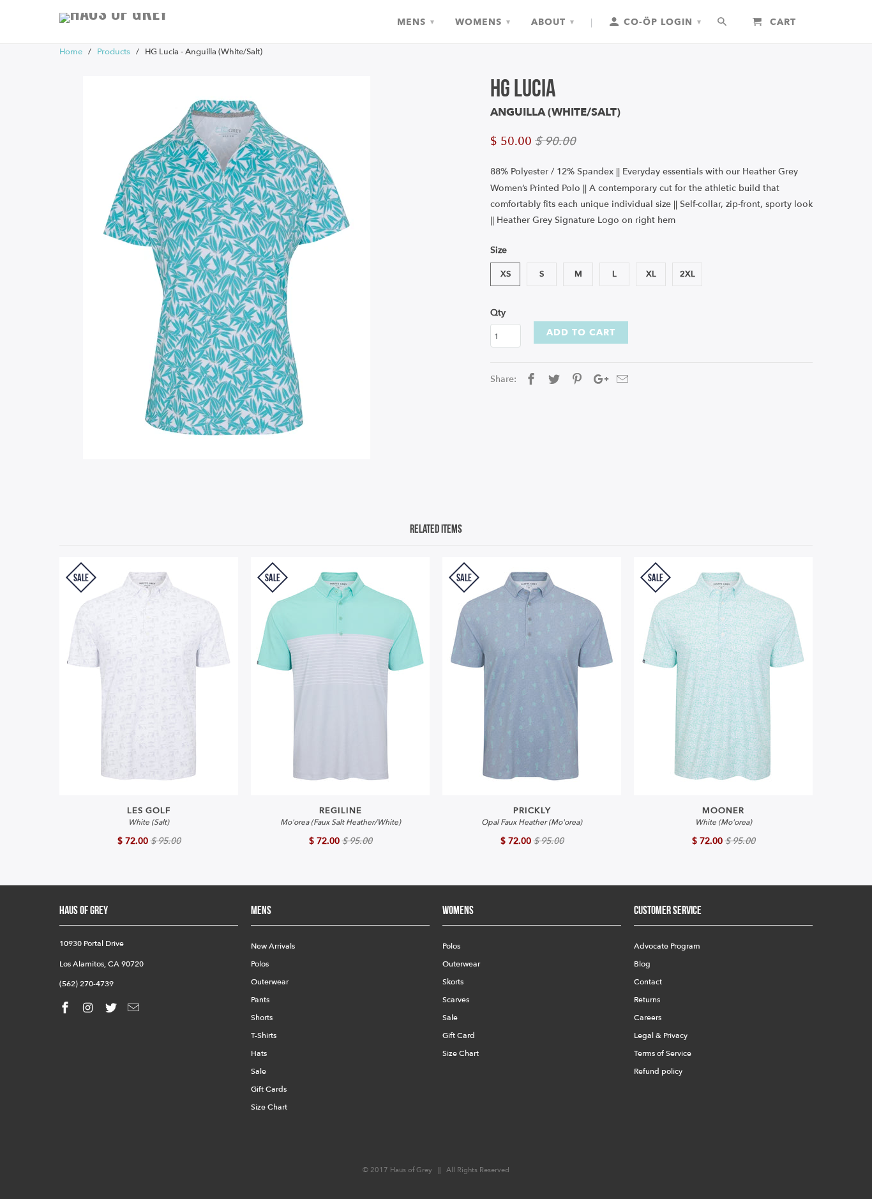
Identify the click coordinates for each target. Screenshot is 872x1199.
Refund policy (658, 1071)
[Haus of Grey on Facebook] (66, 1008)
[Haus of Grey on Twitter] (112, 1008)
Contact (648, 982)
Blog (642, 964)
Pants (260, 1000)
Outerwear (270, 982)
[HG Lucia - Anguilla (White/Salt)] (226, 267)
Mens (416, 22)
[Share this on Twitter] (552, 380)
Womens (483, 22)
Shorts (262, 1017)
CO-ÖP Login (661, 22)
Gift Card (458, 1035)
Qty (498, 313)
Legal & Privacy (661, 1035)
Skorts (452, 982)
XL (651, 274)
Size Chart (269, 1107)
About (553, 22)
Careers (647, 1017)
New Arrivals (273, 946)
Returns (647, 1000)
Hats (259, 1053)
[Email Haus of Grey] (135, 1008)
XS (505, 274)
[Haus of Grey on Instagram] (89, 1008)
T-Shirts (263, 1035)
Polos (260, 964)
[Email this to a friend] (620, 380)
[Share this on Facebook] (529, 380)
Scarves (455, 1000)
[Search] (723, 22)
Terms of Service (662, 1053)
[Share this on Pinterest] (575, 380)
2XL (687, 274)
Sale (258, 1071)
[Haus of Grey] (148, 18)
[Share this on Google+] (597, 380)
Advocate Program (667, 946)
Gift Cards (269, 1089)
